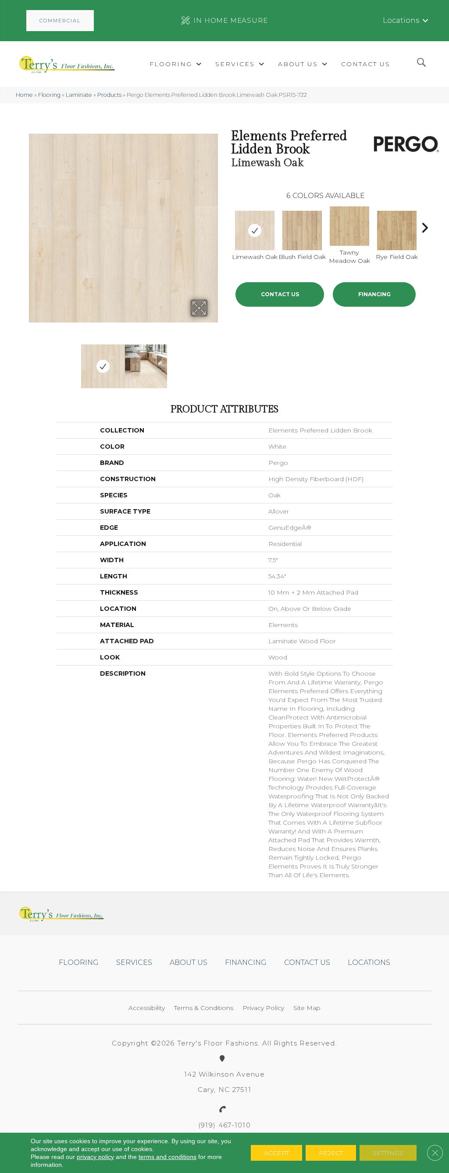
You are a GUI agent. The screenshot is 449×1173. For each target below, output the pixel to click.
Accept (276, 1153)
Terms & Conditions (203, 1008)
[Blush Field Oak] (302, 230)
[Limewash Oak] (255, 230)
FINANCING (374, 294)
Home (24, 95)
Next (213, 362)
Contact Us (280, 294)
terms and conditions (167, 1156)
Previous (33, 362)
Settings (388, 1153)
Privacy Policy (263, 1008)
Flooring (49, 95)
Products (109, 95)
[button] (60, 20)
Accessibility (146, 1008)
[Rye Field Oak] (397, 230)
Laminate (79, 95)
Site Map (307, 1008)
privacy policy (95, 1156)
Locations (401, 20)
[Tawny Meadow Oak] (349, 226)
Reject (331, 1153)
